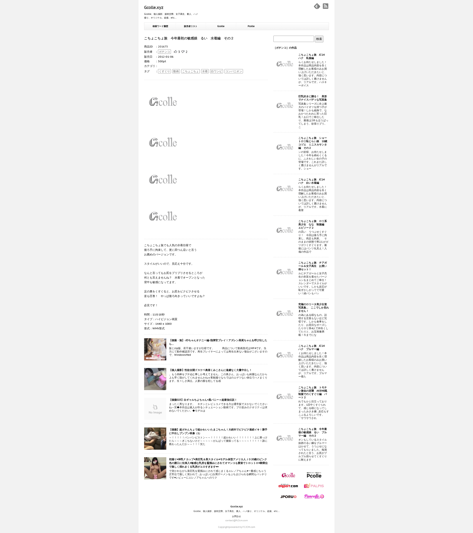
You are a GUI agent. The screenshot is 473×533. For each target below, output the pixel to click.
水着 (205, 71)
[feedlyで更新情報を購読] (317, 6)
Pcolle (251, 26)
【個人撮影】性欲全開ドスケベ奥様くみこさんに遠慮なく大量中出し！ (210, 370)
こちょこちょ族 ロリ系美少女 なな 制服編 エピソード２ (312, 224)
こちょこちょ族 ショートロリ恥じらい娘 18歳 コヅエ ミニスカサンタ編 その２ (314, 143)
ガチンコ (164, 51)
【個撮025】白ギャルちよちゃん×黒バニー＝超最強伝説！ (203, 399)
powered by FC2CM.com (242, 527)
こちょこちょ (190, 71)
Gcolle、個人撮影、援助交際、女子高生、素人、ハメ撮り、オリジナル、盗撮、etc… (236, 511)
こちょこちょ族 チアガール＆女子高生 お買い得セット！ (312, 266)
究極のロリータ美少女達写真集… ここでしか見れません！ (313, 308)
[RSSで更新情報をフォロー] (325, 6)
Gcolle (220, 26)
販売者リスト (190, 26)
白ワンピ (216, 71)
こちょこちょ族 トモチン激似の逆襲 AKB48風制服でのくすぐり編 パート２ (312, 392)
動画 (176, 71)
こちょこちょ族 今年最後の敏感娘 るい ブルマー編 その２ (312, 432)
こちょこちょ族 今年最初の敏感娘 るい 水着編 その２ (189, 38)
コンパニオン (233, 71)
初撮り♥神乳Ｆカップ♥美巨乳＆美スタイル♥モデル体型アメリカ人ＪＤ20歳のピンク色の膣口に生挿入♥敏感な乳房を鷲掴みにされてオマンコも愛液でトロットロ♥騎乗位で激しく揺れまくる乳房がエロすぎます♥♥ (218, 463)
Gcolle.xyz (153, 7)
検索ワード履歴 (160, 26)
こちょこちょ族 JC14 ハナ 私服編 (312, 56)
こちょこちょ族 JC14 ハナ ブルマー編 (312, 347)
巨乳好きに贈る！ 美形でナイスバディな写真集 (312, 98)
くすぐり (164, 71)
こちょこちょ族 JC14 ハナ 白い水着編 (312, 181)
